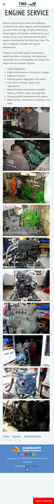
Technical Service (32, 436)
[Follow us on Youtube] (27, 454)
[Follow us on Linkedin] (31, 454)
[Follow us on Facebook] (20, 454)
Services (17, 436)
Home (6, 436)
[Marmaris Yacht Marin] (27, 448)
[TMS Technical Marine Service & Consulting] (27, 4)
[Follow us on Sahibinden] (34, 454)
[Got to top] (27, 470)
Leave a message (43, 500)
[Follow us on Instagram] (23, 454)
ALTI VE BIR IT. (33, 466)
